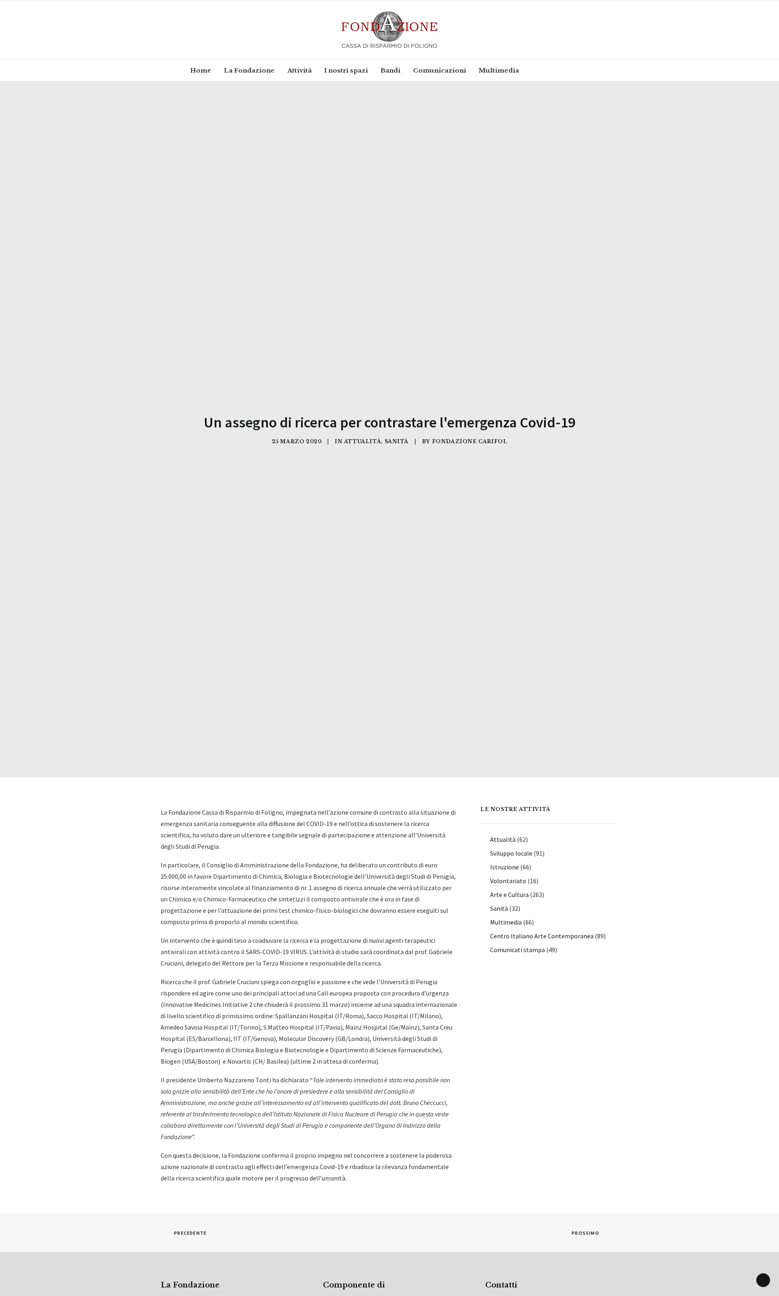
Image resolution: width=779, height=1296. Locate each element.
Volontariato (508, 881)
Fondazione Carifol (470, 441)
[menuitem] (201, 70)
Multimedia (499, 70)
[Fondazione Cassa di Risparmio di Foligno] (389, 29)
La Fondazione (249, 70)
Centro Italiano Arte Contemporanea (542, 936)
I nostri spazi (346, 70)
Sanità (397, 441)
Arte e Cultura (509, 894)
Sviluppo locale (511, 853)
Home (200, 70)
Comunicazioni (439, 70)
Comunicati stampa (517, 950)
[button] (540, 70)
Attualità (362, 441)
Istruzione (504, 867)
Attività (299, 70)
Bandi (390, 70)
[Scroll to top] (763, 1279)
